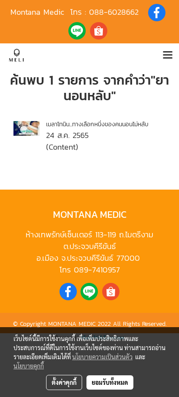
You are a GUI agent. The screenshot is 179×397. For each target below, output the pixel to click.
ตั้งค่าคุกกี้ (64, 382)
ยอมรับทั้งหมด (110, 382)
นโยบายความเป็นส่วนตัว (102, 357)
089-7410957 (97, 270)
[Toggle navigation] (167, 55)
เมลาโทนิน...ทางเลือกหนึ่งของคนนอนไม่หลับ (97, 124)
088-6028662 (114, 12)
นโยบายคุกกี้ (28, 366)
